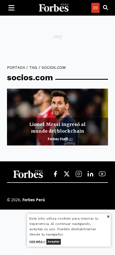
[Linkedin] (90, 174)
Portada (16, 67)
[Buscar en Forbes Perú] (105, 8)
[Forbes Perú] (54, 8)
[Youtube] (102, 174)
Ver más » (37, 241)
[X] (67, 174)
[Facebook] (55, 174)
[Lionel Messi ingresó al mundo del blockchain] (57, 117)
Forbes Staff (58, 139)
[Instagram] (78, 174)
